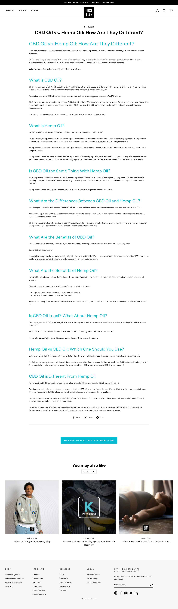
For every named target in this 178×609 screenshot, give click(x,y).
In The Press (37, 586)
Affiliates (35, 575)
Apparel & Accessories (13, 582)
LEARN (22, 10)
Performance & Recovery (14, 579)
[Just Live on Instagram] (115, 593)
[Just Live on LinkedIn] (136, 593)
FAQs (62, 575)
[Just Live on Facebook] (120, 593)
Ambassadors (37, 579)
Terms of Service (93, 575)
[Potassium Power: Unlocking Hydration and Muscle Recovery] (89, 507)
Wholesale (36, 582)
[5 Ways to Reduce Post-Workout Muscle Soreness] (146, 507)
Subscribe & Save (38, 590)
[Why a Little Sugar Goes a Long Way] (32, 507)
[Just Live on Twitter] (131, 593)
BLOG (34, 10)
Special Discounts (39, 594)
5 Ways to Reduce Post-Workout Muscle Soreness (146, 541)
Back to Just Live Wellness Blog (91, 440)
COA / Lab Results (94, 582)
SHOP (9, 10)
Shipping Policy (65, 582)
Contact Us (64, 579)
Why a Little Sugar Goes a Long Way (32, 541)
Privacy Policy (92, 579)
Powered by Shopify (89, 599)
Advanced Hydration (12, 575)
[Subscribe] (151, 584)
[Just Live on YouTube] (126, 593)
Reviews (63, 590)
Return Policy (65, 586)
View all (89, 472)
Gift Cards (9, 586)
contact (112, 410)
